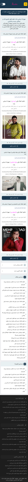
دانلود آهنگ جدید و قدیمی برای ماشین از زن (16, 460)
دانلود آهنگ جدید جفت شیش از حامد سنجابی (14, 349)
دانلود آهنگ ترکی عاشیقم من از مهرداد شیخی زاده (14, 204)
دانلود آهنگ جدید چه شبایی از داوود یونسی (15, 287)
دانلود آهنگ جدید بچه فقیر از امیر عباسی (15, 318)
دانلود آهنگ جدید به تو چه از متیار (17, 346)
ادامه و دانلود (13, 87)
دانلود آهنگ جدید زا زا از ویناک (18, 338)
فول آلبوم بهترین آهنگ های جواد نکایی (18, 471)
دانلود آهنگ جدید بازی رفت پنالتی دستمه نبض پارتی (14, 303)
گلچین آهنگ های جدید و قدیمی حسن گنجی (16, 468)
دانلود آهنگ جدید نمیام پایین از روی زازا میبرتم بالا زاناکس (13, 314)
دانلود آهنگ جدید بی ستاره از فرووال (16, 327)
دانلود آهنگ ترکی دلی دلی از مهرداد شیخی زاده (15, 93)
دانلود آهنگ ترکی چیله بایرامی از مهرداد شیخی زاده (15, 153)
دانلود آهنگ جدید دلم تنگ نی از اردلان (16, 330)
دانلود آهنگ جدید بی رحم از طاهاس (16, 307)
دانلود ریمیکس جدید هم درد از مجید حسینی (16, 436)
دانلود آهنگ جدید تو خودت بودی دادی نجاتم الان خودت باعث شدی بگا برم (13, 291)
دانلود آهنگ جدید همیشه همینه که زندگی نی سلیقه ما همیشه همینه (15, 297)
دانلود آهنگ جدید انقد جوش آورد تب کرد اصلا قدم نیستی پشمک (14, 356)
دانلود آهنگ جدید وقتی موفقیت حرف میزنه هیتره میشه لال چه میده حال (14, 342)
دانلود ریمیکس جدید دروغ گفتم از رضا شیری (16, 434)
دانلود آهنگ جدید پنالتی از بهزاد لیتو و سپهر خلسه (13, 352)
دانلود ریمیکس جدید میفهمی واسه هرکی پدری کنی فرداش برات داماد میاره (14, 440)
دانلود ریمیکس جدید (18, 265)
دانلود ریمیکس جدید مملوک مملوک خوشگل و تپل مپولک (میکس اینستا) (13, 334)
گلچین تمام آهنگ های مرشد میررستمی (18, 463)
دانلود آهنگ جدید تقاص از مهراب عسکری (15, 310)
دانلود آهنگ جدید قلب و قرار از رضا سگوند (15, 321)
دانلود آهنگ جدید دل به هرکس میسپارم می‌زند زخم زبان (14, 283)
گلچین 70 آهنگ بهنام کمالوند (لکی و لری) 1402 (16, 473)
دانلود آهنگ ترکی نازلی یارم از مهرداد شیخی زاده (14, 34)
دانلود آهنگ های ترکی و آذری (20, 37)
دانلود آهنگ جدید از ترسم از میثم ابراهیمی (15, 324)
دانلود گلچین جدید (18, 271)
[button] (25, 4)
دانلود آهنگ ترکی (20, 42)
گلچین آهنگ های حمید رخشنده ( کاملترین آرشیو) (15, 465)
